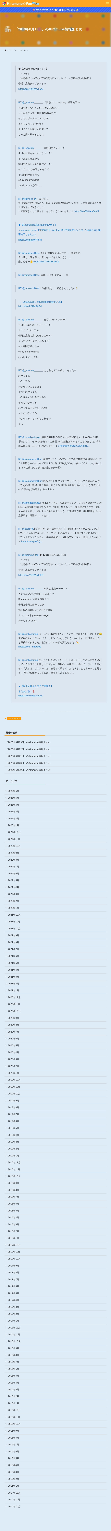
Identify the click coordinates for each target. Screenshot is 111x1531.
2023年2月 (13, 818)
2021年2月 (13, 983)
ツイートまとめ (14, 718)
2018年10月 (14, 1176)
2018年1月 (13, 1238)
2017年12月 (14, 1245)
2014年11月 (14, 1499)
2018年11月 (14, 1169)
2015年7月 (13, 1444)
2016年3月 (13, 1389)
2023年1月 (13, 825)
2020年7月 (13, 1032)
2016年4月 (13, 1382)
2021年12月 (14, 915)
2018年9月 (13, 1183)
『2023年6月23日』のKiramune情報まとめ (28, 742)
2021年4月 (13, 970)
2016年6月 (13, 1369)
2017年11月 (14, 1252)
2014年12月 (14, 1493)
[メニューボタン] (107, 3)
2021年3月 (13, 977)
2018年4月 (13, 1217)
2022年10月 (14, 846)
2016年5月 (13, 1376)
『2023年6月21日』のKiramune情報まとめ (28, 756)
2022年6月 (13, 873)
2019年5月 (13, 1128)
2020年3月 (13, 1059)
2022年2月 (13, 901)
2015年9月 (13, 1431)
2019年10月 (14, 1093)
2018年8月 (13, 1190)
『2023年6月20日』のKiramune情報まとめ (28, 763)
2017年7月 (13, 1279)
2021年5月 (13, 963)
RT (20, 102)
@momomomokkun (32, 459)
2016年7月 (13, 1362)
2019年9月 (13, 1100)
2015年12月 (14, 1410)
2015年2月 (13, 1479)
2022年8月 (13, 860)
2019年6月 (13, 1121)
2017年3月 (13, 1307)
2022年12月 (14, 832)
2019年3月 (13, 1142)
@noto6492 (28, 529)
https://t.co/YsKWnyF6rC (30, 89)
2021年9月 (13, 935)
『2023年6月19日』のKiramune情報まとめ (28, 770)
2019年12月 (14, 1080)
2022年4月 (13, 887)
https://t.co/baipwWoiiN (30, 240)
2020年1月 (13, 1073)
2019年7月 (13, 1114)
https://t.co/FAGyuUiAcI (30, 306)
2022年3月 (13, 894)
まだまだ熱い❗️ (26, 691)
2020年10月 (14, 1011)
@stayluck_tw (29, 199)
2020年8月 (13, 1025)
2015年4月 (13, 1465)
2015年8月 (13, 1437)
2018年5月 (13, 1210)
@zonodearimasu (31, 437)
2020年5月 (13, 1045)
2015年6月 (13, 1451)
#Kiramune (64, 446)
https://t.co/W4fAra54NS (86, 211)
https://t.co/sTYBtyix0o (29, 646)
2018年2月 (13, 1231)
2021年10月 (14, 928)
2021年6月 (13, 956)
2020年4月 (13, 1052)
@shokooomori (30, 634)
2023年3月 (13, 811)
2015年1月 (13, 1486)
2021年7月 (13, 949)
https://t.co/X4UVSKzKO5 (46, 261)
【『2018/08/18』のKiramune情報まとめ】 (40, 302)
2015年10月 (14, 1424)
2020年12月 (14, 997)
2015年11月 (14, 1417)
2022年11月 (14, 839)
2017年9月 (13, 1265)
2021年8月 (13, 942)
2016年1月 (13, 1403)
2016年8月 (13, 1355)
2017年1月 (13, 1320)
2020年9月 (13, 1018)
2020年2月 (13, 1066)
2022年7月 (13, 866)
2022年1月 (13, 908)
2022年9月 (13, 853)
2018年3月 (13, 1224)
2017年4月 (13, 1300)
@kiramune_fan (30, 555)
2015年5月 (13, 1458)
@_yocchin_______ (32, 102)
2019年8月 (13, 1107)
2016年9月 (13, 1348)
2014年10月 (14, 1506)
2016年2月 (13, 1396)
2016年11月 (14, 1334)
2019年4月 (13, 1135)
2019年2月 (13, 1148)
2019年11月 (14, 1087)
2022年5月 (13, 880)
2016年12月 (14, 1327)
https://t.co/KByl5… (79, 446)
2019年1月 (13, 1155)
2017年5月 (13, 1293)
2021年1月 (13, 990)
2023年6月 (13, 791)
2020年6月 (13, 1038)
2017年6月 (13, 1286)
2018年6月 (13, 1203)
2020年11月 (14, 1004)
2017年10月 (14, 1259)
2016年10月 (14, 1341)
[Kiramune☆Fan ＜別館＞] (21, 3)
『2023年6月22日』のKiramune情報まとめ (28, 749)
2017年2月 (13, 1314)
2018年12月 (14, 1162)
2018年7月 (13, 1197)
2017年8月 (13, 1272)
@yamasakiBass (30, 253)
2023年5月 (13, 798)
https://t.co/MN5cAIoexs (30, 695)
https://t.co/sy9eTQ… (31, 541)
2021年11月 (14, 921)
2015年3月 (13, 1472)
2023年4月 (13, 805)
